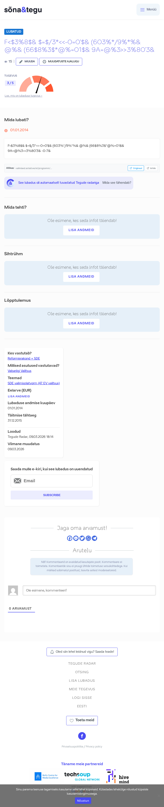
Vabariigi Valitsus (19, 371)
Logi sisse (82, 697)
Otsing (82, 672)
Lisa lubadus (82, 680)
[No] (159, 796)
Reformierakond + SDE (24, 358)
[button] (27, 62)
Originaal (137, 168)
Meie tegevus (82, 689)
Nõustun (83, 800)
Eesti (82, 706)
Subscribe (51, 495)
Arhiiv (153, 168)
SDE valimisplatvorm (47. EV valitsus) (34, 383)
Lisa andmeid (81, 230)
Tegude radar (82, 663)
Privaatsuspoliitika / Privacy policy (82, 747)
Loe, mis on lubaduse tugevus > (23, 96)
